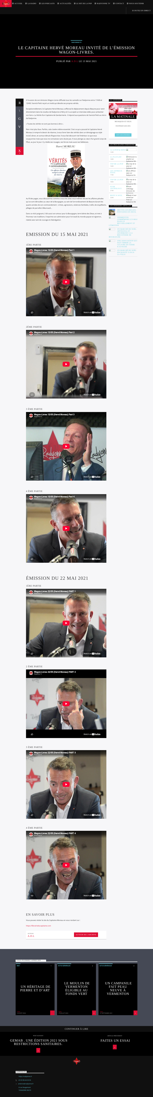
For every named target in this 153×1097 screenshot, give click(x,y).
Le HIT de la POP (84, 3)
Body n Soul (116, 195)
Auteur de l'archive (86, 935)
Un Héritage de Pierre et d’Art (35, 988)
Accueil (18, 3)
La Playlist (116, 157)
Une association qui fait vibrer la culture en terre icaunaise (127, 244)
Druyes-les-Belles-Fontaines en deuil (126, 211)
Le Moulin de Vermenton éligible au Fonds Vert (77, 988)
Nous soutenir (136, 3)
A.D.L (74, 61)
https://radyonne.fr (25, 1076)
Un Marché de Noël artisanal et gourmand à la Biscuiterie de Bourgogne (122, 233)
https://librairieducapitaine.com (38, 926)
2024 (18, 966)
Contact (119, 3)
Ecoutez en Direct (141, 10)
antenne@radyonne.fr (26, 1084)
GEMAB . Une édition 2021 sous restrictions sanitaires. (38, 1042)
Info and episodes (123, 135)
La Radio (32, 3)
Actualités (65, 3)
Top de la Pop (116, 164)
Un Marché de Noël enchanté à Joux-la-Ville (126, 252)
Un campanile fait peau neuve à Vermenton (118, 988)
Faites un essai (115, 1040)
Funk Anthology (116, 187)
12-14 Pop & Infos (118, 150)
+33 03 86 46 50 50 (24, 1080)
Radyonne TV (103, 3)
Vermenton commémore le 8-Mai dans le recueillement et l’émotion (123, 221)
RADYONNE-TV (76, 42)
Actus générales (64, 966)
